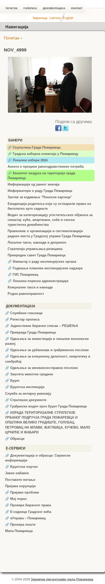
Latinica (55, 17)
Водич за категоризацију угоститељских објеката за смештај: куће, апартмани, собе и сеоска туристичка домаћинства (50, 220)
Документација (54, 8)
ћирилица (40, 17)
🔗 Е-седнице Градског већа (28, 511)
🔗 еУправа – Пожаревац (25, 518)
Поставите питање (20, 479)
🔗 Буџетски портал (21, 466)
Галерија (30, 8)
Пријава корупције (20, 486)
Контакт (77, 8)
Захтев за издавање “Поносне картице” (40, 197)
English (68, 17)
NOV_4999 (15, 49)
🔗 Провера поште (20, 524)
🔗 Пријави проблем (22, 492)
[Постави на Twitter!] (65, 127)
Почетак (12, 8)
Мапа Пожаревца (19, 530)
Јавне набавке (17, 473)
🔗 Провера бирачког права (28, 505)
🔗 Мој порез (16, 498)
